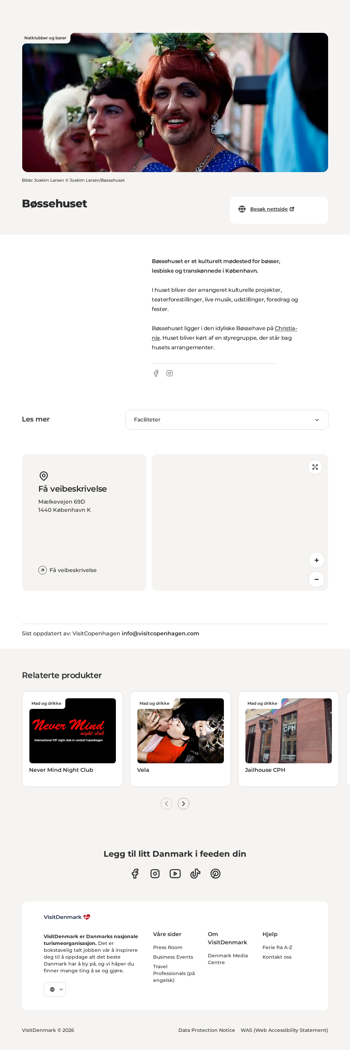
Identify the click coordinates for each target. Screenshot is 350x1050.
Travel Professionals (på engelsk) (174, 973)
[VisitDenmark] (67, 917)
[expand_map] (315, 467)
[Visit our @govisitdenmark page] (195, 874)
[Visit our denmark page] (135, 874)
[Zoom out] (316, 579)
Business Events (173, 957)
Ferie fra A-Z (277, 947)
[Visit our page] (155, 874)
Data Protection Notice (206, 1030)
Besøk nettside (269, 209)
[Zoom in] (316, 560)
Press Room (168, 947)
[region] (240, 522)
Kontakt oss (277, 957)
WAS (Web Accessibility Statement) (284, 1030)
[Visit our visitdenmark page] (175, 874)
